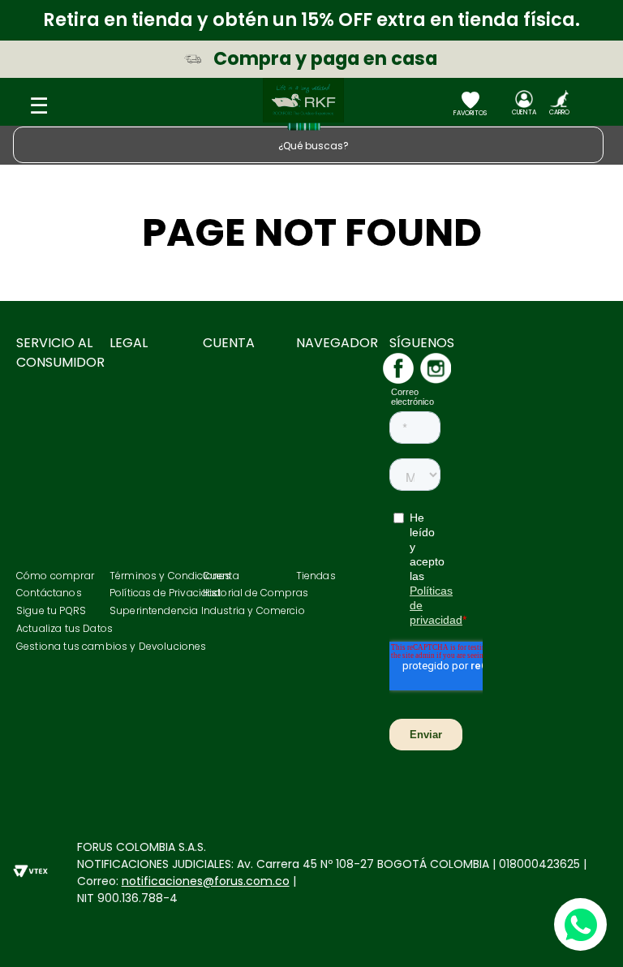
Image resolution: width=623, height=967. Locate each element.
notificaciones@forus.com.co (206, 881)
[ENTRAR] (524, 106)
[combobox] (311, 145)
